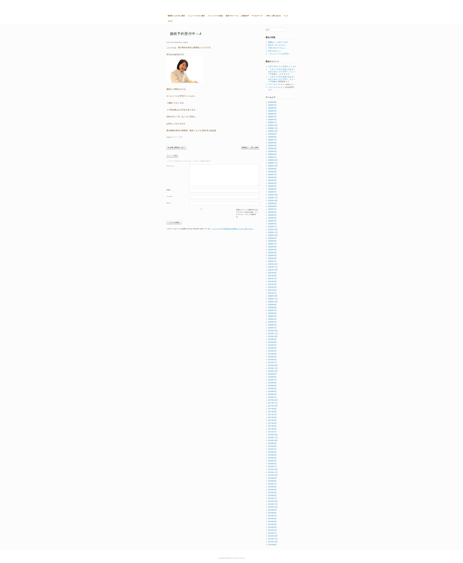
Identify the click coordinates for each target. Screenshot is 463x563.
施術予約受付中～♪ (186, 33)
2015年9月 (272, 478)
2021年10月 (273, 269)
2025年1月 (272, 157)
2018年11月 (273, 368)
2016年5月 (272, 455)
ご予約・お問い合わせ (273, 15)
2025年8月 (272, 137)
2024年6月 (272, 177)
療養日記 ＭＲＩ (176, 147)
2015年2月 (272, 495)
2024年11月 (273, 163)
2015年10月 (273, 475)
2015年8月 (272, 481)
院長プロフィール (232, 15)
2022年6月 (272, 246)
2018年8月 (272, 377)
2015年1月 (272, 498)
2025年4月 (272, 148)
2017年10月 (273, 405)
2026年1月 (272, 122)
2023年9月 (272, 203)
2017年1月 (272, 431)
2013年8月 (272, 544)
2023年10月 (273, 200)
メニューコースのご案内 (196, 15)
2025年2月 (272, 154)
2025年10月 (273, 131)
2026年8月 (272, 102)
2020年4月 (272, 319)
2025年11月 (273, 128)
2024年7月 (272, 174)
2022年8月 (272, 241)
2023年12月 (273, 194)
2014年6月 (272, 518)
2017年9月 (272, 408)
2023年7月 (272, 209)
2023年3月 (272, 220)
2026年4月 (272, 113)
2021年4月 (272, 284)
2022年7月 (272, 243)
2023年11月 (273, 197)
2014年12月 (273, 501)
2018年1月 (272, 397)
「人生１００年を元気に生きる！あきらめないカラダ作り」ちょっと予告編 (281, 71)
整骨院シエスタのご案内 (176, 15)
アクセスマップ (257, 15)
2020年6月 (272, 313)
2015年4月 (272, 492)
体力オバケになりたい (277, 45)
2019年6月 (272, 348)
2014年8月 (272, 512)
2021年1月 (272, 293)
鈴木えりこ (287, 66)
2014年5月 (272, 521)
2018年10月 (273, 371)
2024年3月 (272, 186)
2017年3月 (272, 426)
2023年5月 (272, 215)
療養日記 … (250, 147)
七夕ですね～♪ (274, 66)
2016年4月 (272, 457)
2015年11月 (273, 472)
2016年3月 (272, 460)
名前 (168, 190)
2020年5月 (272, 316)
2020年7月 (272, 310)
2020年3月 (272, 322)
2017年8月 (272, 411)
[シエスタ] (178, 6)
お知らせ (169, 137)
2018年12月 (273, 365)
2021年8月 (272, 275)
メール (169, 196)
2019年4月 (272, 353)
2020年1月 (272, 327)
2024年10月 (273, 165)
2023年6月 (272, 212)
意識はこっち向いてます (278, 42)
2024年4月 (272, 183)
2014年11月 (273, 504)
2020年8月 (272, 307)
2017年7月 (272, 414)
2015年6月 (272, 486)
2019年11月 (273, 333)
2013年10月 (273, 541)
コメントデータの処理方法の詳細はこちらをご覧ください (232, 228)
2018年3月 (272, 391)
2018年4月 (272, 388)
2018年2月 (272, 394)
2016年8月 (272, 446)
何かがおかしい (274, 50)
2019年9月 (272, 339)
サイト (168, 203)
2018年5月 (272, 385)
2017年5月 (272, 420)
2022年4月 (272, 252)
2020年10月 (273, 301)
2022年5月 (272, 249)
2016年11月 (273, 437)
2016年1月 (272, 466)
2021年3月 (272, 287)
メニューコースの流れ (215, 15)
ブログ (170, 21)
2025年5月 (272, 145)
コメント (170, 166)
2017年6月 (272, 417)
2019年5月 (272, 350)
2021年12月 (273, 264)
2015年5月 (272, 489)
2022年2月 (272, 258)
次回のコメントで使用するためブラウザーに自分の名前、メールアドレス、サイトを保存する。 (247, 213)
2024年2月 (272, 189)
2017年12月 (273, 400)
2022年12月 (273, 229)
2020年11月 (273, 298)
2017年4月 (272, 423)
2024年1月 (272, 191)
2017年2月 (272, 428)
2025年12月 (273, 125)
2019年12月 (273, 330)
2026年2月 (272, 119)
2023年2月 (272, 223)
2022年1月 (272, 261)
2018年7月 (272, 379)
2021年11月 (273, 267)
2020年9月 (272, 304)
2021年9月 (272, 272)
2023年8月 (272, 206)
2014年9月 (272, 510)
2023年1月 (272, 226)
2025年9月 (272, 134)
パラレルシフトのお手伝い (279, 53)
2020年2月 (272, 324)
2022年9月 (272, 238)
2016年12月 (273, 434)
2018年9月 (272, 374)
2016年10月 (273, 440)
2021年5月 (272, 281)
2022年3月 (272, 255)
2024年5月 (272, 180)
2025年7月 (272, 139)
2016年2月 (272, 463)
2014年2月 (272, 530)
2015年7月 (272, 483)
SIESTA (227, 558)
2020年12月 (273, 296)
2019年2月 (272, 359)
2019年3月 (272, 356)
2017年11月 (273, 403)
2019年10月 (273, 336)
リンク (285, 15)
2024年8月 (272, 171)
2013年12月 (273, 536)
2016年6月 (272, 452)
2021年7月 (272, 278)
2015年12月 (273, 469)
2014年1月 (272, 533)
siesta (185, 42)
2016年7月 (272, 449)
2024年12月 (273, 160)
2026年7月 (272, 105)
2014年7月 (272, 515)
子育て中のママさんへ (277, 48)
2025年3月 (272, 151)
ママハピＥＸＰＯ (275, 84)
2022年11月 (273, 232)
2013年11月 (273, 538)
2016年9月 (272, 443)
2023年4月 (272, 218)
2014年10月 (273, 507)
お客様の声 (245, 15)
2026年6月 (272, 108)
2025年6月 (272, 142)
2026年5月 (272, 110)
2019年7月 (272, 345)
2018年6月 (272, 382)
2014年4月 (272, 524)
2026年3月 (272, 116)
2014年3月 (272, 527)
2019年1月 (272, 362)
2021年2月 (272, 290)
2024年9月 (272, 168)
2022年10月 (273, 235)
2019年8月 (272, 342)
